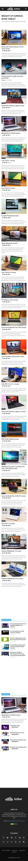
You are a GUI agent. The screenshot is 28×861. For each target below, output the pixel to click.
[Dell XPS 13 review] (14, 514)
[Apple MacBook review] (14, 233)
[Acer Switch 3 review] (14, 262)
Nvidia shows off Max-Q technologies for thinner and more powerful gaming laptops (17, 654)
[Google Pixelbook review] (14, 206)
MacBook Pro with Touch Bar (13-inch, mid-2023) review (13, 467)
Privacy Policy (14, 850)
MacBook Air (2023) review (10, 133)
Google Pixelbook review (10, 216)
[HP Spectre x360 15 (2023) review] (5, 748)
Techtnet (3, 80)
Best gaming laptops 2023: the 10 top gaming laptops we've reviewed (18, 625)
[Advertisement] (14, 675)
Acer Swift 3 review (8, 188)
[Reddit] (7, 841)
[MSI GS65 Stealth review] (14, 429)
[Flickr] (11, 841)
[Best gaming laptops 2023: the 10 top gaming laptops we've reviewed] (5, 625)
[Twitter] (7, 837)
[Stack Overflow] (19, 841)
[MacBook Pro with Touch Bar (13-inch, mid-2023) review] (14, 457)
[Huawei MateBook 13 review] (14, 541)
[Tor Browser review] (5, 727)
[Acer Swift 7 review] (14, 151)
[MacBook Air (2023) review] (14, 123)
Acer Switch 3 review (8, 272)
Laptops (3, 712)
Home (2, 12)
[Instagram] (23, 837)
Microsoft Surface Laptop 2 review (13, 411)
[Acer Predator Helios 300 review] (14, 347)
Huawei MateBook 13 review (11, 551)
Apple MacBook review (9, 243)
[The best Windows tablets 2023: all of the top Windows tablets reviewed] (5, 647)
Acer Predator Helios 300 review (12, 356)
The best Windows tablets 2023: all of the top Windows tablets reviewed (17, 646)
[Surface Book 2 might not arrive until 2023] (14, 66)
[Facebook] (3, 837)
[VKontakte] (19, 837)
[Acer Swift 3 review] (14, 178)
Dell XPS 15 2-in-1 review (10, 384)
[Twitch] (15, 841)
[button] (26, 9)
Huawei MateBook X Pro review (12, 578)
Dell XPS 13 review (8, 523)
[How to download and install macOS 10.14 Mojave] (5, 632)
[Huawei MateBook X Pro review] (14, 569)
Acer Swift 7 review (8, 161)
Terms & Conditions (6, 850)
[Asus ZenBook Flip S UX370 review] (14, 486)
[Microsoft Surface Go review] (5, 734)
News (3, 73)
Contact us (14, 852)
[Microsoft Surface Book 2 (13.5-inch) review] (14, 37)
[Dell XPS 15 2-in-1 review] (14, 374)
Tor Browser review (15, 725)
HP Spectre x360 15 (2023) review (18, 747)
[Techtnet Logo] (14, 800)
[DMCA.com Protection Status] (14, 824)
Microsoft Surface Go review (17, 732)
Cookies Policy (22, 850)
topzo (23, 821)
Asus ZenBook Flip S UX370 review (13, 496)
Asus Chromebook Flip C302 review (13, 327)
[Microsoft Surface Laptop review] (14, 96)
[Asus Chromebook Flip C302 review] (14, 318)
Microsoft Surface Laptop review (12, 106)
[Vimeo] (11, 837)
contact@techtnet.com (14, 821)
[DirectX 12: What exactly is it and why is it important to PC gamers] (5, 639)
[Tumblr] (3, 841)
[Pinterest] (15, 837)
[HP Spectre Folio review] (14, 290)
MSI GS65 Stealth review (10, 439)
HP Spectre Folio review (9, 300)
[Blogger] (23, 841)
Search (6, 12)
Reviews (3, 44)
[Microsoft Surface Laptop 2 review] (14, 402)
